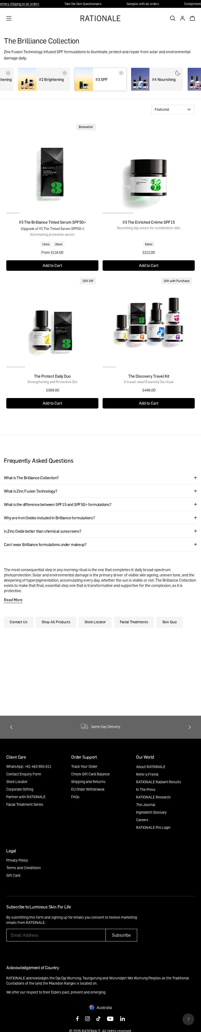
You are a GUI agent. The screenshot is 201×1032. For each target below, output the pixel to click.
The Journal (145, 804)
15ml (46, 244)
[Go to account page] (181, 18)
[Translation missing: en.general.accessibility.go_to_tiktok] (98, 1019)
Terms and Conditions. (86, 922)
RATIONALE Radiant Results (158, 782)
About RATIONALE (150, 766)
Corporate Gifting (19, 789)
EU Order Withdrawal (87, 789)
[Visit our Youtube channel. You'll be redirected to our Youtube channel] (110, 1019)
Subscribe (121, 935)
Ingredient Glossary (151, 812)
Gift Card (13, 875)
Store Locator (95, 622)
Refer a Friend (147, 774)
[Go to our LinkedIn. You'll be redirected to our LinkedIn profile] (122, 1019)
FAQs (75, 796)
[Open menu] (9, 18)
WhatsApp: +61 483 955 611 (28, 766)
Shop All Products (56, 622)
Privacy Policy (17, 860)
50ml (149, 244)
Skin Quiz (169, 622)
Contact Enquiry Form (23, 774)
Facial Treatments (134, 622)
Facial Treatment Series (24, 804)
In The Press (145, 789)
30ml (59, 244)
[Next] (190, 727)
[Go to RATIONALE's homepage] (100, 18)
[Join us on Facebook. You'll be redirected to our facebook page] (77, 1019)
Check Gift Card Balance (90, 774)
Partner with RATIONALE (26, 796)
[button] (149, 265)
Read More (13, 599)
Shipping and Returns (88, 781)
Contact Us (18, 622)
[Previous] (11, 727)
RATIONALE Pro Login (153, 827)
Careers (142, 820)
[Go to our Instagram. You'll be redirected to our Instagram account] (87, 1019)
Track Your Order (84, 766)
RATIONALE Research (153, 797)
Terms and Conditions (23, 867)
